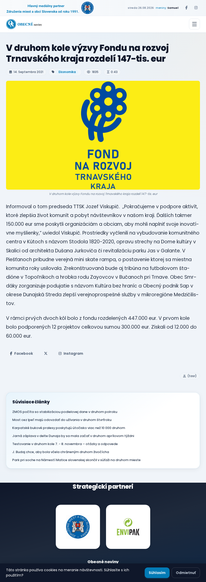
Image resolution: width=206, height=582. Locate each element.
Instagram (73, 353)
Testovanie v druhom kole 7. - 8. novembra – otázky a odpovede (65, 444)
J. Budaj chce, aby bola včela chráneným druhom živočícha (60, 452)
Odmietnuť (186, 572)
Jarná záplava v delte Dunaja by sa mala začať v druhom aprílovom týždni (73, 436)
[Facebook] (186, 8)
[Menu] (194, 24)
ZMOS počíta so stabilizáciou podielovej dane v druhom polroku (64, 412)
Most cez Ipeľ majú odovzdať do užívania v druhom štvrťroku (62, 420)
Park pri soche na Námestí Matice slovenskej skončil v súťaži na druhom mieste (76, 460)
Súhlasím (157, 572)
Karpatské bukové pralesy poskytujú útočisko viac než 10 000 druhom (68, 428)
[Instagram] (196, 8)
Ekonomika (67, 72)
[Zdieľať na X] (46, 353)
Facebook (23, 353)
